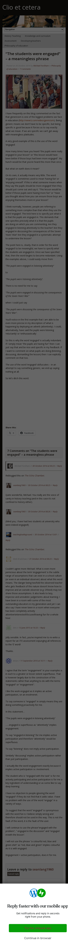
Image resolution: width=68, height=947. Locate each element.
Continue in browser (37, 938)
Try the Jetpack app (37, 928)
